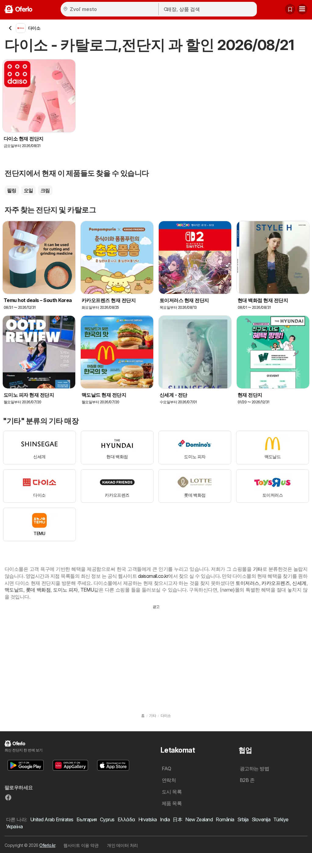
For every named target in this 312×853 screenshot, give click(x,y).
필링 (11, 190)
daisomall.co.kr (153, 576)
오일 (28, 190)
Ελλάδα (126, 819)
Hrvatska (147, 819)
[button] (26, 765)
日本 (177, 819)
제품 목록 (172, 803)
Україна (14, 826)
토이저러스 (247, 583)
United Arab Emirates (51, 819)
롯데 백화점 (38, 590)
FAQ (166, 768)
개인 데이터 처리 (122, 845)
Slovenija (261, 819)
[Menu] (302, 9)
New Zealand (199, 819)
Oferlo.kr (47, 845)
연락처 (169, 780)
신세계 (299, 583)
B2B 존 (247, 780)
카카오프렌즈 (275, 583)
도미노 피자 (65, 590)
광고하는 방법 (254, 768)
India (165, 819)
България (86, 819)
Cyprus (107, 819)
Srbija (243, 819)
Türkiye (280, 819)
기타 (257, 569)
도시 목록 (172, 792)
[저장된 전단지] (290, 9)
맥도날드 (14, 590)
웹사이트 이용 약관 (80, 845)
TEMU (87, 590)
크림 (45, 190)
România (225, 819)
